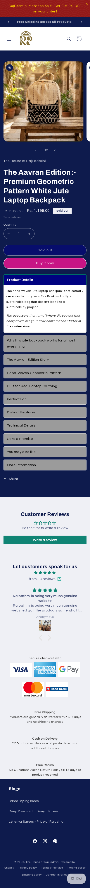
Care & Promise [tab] (20, 439)
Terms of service (52, 868)
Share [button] (13, 479)
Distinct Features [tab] (21, 412)
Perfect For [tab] (16, 399)
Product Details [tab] (20, 280)
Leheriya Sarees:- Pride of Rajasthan (37, 821)
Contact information (59, 875)
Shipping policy (32, 875)
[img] (45, 573)
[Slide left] (35, 150)
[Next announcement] (82, 22)
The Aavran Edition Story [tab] (28, 359)
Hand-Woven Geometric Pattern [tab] (34, 373)
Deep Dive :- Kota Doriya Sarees (34, 811)
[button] (9, 39)
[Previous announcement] (8, 22)
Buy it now (45, 263)
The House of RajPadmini (42, 862)
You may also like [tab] (21, 452)
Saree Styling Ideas (24, 801)
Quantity (9, 224)
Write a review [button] (45, 540)
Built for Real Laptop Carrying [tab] (32, 386)
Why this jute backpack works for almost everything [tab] (41, 343)
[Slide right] (55, 150)
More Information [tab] (21, 465)
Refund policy (77, 868)
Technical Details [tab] (21, 425)
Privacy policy (28, 868)
